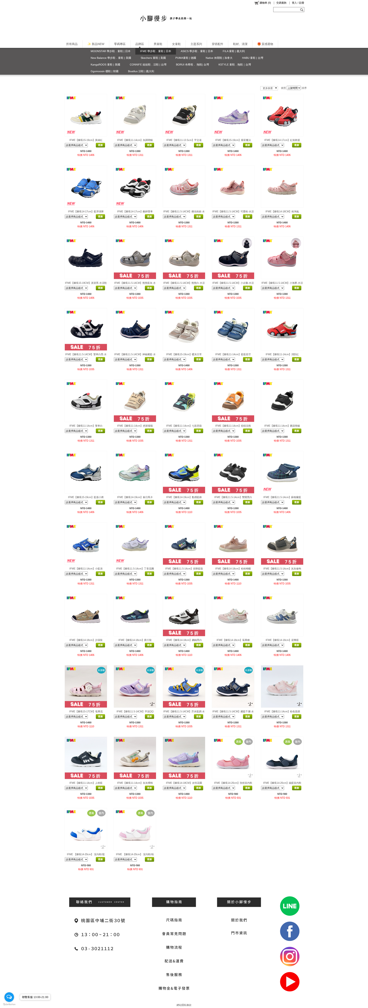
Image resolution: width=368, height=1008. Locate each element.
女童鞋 (176, 44)
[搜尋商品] (302, 9)
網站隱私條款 (184, 1005)
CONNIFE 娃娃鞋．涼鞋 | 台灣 (148, 64)
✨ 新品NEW (95, 44)
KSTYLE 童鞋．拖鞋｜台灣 (235, 64)
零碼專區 (120, 44)
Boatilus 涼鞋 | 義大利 (141, 71)
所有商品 (72, 44)
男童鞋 (158, 44)
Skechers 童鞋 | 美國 (153, 57)
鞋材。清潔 (240, 44)
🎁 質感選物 (265, 44)
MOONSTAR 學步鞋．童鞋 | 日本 (111, 51)
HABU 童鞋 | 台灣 (252, 57)
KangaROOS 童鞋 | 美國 (105, 64)
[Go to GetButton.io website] (9, 1004)
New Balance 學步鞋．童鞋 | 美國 (111, 57)
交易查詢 (281, 2)
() (265, 2)
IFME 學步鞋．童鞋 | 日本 (155, 51)
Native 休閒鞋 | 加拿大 (219, 57)
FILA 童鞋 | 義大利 (234, 51)
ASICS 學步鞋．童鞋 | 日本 (197, 51)
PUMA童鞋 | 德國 (185, 57)
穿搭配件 (217, 44)
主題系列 (196, 44)
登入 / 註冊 (298, 2)
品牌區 (139, 44)
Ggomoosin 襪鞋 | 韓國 (104, 71)
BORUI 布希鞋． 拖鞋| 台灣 (192, 64)
